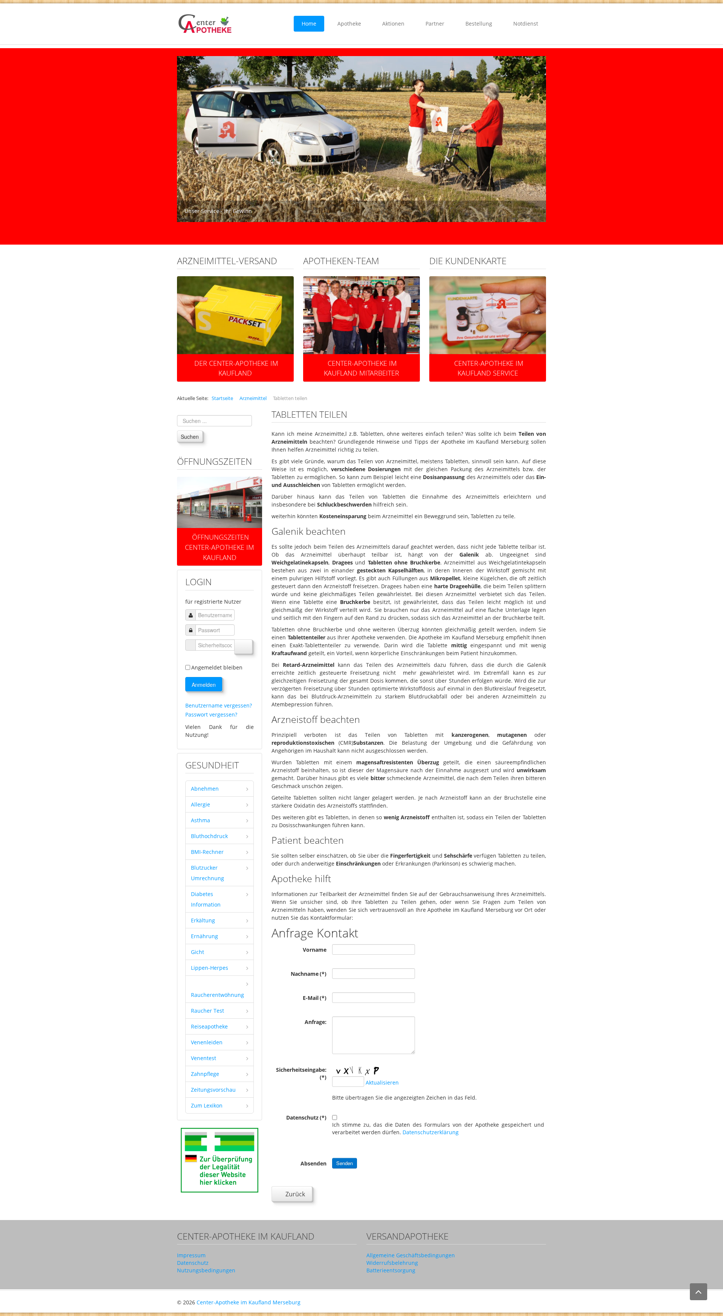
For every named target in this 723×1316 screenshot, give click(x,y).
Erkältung (203, 920)
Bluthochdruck (209, 836)
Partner (435, 23)
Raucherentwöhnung (217, 994)
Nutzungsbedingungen (206, 1270)
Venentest (203, 1058)
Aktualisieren (382, 1082)
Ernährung (204, 936)
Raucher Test (207, 1010)
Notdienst (525, 23)
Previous (187, 139)
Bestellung (478, 23)
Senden (344, 1163)
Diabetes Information (206, 899)
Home (309, 23)
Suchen (190, 436)
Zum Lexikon (207, 1105)
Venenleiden (207, 1042)
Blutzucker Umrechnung (207, 873)
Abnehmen (205, 788)
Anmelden (204, 684)
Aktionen (393, 23)
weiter (223, 508)
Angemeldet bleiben (217, 667)
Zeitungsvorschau (213, 1089)
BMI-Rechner (207, 851)
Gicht (197, 951)
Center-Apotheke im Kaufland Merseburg (248, 1302)
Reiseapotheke (209, 1026)
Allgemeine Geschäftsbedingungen (410, 1255)
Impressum (191, 1255)
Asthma (200, 820)
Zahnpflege (205, 1073)
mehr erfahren (238, 307)
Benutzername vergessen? (218, 705)
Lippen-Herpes (209, 967)
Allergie (200, 804)
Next (536, 139)
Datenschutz (193, 1262)
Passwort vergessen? (211, 714)
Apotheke (349, 23)
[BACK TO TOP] (698, 1291)
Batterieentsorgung (390, 1270)
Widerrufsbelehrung (392, 1262)
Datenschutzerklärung (431, 1132)
